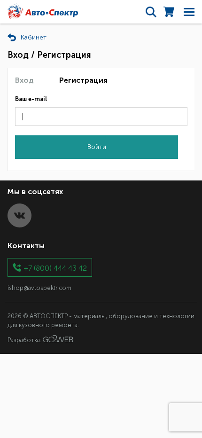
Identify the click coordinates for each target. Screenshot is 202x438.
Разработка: (25, 340)
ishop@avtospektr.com (39, 287)
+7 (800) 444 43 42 (55, 268)
